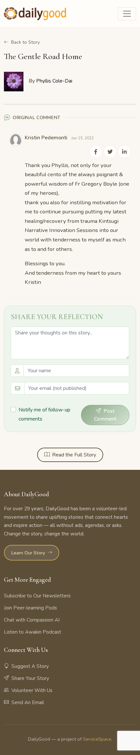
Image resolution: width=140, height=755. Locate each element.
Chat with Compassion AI (32, 620)
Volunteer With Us (31, 690)
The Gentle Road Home (43, 56)
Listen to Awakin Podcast (32, 632)
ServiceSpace (97, 739)
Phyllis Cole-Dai (54, 81)
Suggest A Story (30, 666)
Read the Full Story (74, 454)
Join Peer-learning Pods (30, 608)
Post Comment (105, 415)
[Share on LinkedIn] (124, 151)
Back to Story (25, 42)
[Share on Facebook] (95, 151)
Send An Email (27, 702)
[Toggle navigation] (127, 13)
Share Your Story (30, 678)
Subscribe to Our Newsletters (37, 596)
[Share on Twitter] (110, 151)
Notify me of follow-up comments (44, 414)
